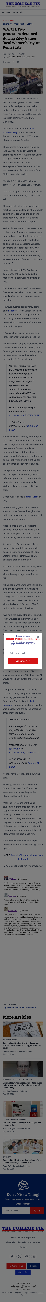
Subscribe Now (23, 661)
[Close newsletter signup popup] (38, 637)
